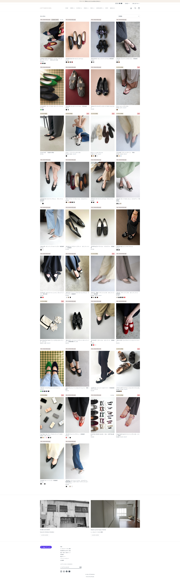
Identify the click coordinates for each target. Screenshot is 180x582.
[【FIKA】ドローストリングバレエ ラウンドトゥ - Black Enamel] (93, 202)
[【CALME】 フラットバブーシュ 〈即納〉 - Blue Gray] (121, 156)
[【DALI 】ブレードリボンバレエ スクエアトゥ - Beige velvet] (68, 202)
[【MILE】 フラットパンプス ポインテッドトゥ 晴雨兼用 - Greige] (117, 297)
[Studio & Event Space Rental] (115, 514)
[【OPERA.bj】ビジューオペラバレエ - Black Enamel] (119, 249)
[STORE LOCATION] (64, 514)
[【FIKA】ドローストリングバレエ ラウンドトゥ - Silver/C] (95, 202)
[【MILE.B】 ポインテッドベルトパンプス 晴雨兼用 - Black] (41, 249)
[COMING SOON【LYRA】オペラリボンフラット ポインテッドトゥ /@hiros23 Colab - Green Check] (43, 63)
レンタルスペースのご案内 (65, 548)
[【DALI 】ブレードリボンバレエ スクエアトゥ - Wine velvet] (70, 202)
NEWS (91, 8)
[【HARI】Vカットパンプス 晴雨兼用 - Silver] (43, 483)
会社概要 (62, 560)
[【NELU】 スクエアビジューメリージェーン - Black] (48, 391)
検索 (61, 546)
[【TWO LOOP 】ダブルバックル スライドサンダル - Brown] (121, 391)
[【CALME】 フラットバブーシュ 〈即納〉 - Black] (117, 156)
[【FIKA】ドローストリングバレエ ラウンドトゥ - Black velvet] (91, 202)
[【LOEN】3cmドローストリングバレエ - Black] (66, 62)
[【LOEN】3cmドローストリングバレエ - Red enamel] (72, 62)
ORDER (71, 8)
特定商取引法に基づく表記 (65, 550)
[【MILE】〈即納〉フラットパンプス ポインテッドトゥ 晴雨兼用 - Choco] (97, 297)
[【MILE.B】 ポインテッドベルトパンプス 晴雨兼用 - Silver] (43, 249)
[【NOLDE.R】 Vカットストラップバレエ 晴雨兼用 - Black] (91, 62)
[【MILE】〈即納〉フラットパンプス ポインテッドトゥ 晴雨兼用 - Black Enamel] (95, 297)
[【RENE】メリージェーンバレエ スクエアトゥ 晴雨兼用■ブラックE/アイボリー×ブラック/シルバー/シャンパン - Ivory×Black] (68, 486)
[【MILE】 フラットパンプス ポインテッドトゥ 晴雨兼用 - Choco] (122, 297)
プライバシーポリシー (64, 558)
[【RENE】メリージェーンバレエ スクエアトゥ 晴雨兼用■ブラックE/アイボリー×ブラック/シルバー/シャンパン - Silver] (72, 486)
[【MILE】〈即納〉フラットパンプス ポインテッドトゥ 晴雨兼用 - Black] (91, 297)
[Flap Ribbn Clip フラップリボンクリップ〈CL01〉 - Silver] (44, 437)
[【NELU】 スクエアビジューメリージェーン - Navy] (43, 391)
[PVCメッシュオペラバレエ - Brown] (91, 156)
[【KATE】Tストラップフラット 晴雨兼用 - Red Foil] (66, 437)
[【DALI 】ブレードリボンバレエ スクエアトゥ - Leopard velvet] (66, 202)
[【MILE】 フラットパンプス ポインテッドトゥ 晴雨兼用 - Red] (124, 297)
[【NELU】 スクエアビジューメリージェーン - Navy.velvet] (46, 391)
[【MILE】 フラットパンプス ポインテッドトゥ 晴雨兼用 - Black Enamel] (119, 297)
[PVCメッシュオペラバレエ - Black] (95, 156)
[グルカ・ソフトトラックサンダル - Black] (66, 156)
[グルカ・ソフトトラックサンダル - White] (68, 156)
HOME (66, 8)
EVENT (106, 8)
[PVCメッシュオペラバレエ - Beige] (93, 156)
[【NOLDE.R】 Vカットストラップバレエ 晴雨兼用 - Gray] (93, 62)
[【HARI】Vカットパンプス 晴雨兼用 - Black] (41, 483)
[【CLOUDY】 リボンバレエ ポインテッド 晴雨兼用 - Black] (91, 345)
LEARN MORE (95, 535)
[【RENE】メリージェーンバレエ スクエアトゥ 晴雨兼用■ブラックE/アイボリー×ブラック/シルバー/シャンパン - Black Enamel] (66, 486)
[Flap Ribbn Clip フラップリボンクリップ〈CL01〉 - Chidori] (50, 437)
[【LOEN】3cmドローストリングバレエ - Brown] (68, 62)
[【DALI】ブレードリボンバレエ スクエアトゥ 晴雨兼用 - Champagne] (121, 203)
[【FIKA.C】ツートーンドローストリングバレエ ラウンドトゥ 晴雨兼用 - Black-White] (70, 297)
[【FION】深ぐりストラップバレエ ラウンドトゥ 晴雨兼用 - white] (41, 203)
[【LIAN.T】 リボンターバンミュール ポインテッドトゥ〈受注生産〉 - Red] (43, 297)
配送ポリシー (63, 556)
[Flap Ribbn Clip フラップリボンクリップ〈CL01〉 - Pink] (46, 437)
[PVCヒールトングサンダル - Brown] (117, 109)
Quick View (52, 55)
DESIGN (85, 8)
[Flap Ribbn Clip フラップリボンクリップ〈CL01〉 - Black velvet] (48, 437)
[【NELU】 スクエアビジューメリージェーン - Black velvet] (44, 391)
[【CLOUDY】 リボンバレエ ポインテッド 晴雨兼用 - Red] (93, 345)
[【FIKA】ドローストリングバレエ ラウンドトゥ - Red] (97, 202)
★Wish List (112, 8)
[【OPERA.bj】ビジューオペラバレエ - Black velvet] (117, 249)
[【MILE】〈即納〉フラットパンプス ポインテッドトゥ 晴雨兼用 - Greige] (93, 297)
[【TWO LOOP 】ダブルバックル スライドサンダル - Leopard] (117, 391)
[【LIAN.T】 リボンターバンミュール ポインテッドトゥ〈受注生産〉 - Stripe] (41, 297)
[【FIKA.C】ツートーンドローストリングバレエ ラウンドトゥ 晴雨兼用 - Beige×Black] (68, 297)
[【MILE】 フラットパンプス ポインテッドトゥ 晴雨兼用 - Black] (121, 297)
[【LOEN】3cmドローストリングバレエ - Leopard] (70, 62)
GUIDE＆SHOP (99, 8)
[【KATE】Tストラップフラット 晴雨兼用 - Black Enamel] (70, 437)
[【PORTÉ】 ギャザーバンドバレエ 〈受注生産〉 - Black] (66, 109)
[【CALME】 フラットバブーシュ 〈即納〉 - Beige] (119, 156)
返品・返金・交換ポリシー (65, 552)
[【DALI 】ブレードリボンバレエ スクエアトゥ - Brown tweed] (74, 202)
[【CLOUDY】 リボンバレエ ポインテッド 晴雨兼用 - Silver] (95, 345)
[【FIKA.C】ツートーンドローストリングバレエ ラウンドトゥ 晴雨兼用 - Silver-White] (66, 297)
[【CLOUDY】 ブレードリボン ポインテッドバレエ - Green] (41, 109)
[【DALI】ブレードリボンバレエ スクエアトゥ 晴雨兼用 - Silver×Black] (119, 203)
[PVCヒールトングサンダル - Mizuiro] (119, 109)
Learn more (44, 535)
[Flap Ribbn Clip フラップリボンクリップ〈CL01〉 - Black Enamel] (41, 437)
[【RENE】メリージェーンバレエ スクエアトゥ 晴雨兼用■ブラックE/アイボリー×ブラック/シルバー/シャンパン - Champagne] (70, 486)
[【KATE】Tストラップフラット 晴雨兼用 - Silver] (68, 437)
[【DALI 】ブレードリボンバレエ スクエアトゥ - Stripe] (72, 202)
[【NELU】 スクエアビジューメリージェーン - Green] (41, 391)
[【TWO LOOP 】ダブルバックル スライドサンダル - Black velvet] (119, 391)
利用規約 (62, 554)
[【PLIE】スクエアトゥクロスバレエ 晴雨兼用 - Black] (117, 62)
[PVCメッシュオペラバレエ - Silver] (97, 156)
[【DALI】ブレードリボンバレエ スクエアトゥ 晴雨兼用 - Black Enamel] (117, 203)
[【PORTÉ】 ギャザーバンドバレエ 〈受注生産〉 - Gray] (68, 109)
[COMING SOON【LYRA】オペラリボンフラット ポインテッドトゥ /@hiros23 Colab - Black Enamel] (44, 63)
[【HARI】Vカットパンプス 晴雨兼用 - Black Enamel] (44, 483)
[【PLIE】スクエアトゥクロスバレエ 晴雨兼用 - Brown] (119, 62)
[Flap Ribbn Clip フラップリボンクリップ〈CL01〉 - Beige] (43, 437)
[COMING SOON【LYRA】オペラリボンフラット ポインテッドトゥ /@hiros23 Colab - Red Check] (41, 63)
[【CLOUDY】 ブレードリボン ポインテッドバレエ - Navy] (43, 109)
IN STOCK (78, 8)
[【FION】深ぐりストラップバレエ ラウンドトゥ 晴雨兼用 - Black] (43, 203)
